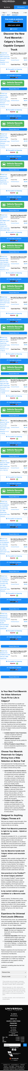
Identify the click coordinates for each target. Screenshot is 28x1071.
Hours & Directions (13, 1021)
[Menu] (24, 3)
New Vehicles (13, 1027)
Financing (13, 1023)
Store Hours (13, 1035)
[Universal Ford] (8, 1)
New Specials (13, 1030)
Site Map (11, 1066)
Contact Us (6, 1065)
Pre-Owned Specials (13, 1032)
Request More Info (14, 89)
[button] (14, 70)
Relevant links (6, 972)
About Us (13, 1019)
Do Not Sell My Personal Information (14, 1067)
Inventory (13, 1025)
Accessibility (15, 1065)
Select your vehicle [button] (14, 25)
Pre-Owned (13, 1029)
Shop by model (6, 976)
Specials (13, 1033)
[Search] (25, 1045)
